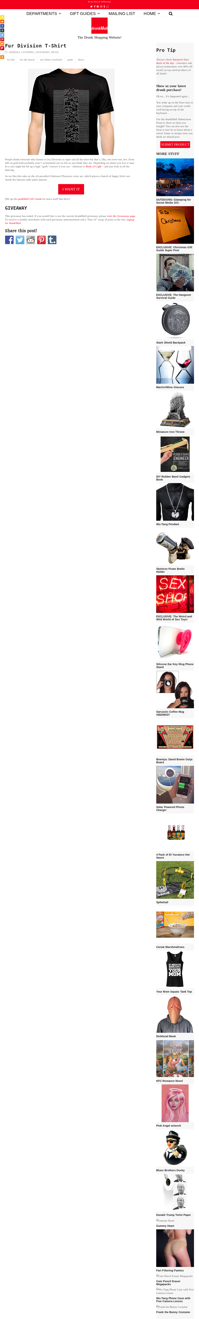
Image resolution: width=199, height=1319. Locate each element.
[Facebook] (2, 26)
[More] (2, 57)
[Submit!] (30, 240)
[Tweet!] (20, 240)
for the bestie (27, 59)
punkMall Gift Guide (30, 198)
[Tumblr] (2, 30)
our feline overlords (51, 59)
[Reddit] (2, 21)
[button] (171, 12)
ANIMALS (14, 52)
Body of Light (94, 166)
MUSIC (55, 52)
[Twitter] (2, 35)
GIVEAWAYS (42, 52)
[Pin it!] (41, 240)
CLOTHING (27, 52)
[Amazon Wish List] (2, 17)
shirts (81, 59)
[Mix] (2, 44)
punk (70, 59)
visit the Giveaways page (121, 216)
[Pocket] (2, 53)
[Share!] (9, 240)
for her (11, 59)
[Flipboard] (2, 48)
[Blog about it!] (52, 240)
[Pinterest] (2, 39)
